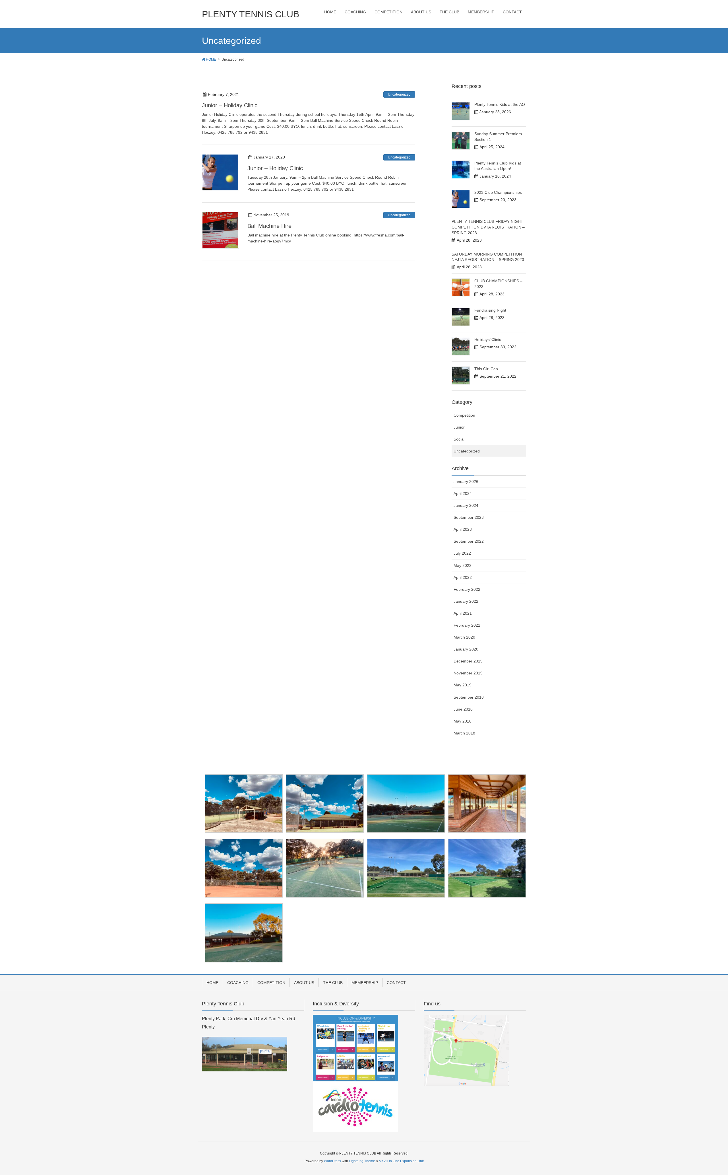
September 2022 (469, 541)
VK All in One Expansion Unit (401, 1161)
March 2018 (464, 733)
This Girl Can (486, 369)
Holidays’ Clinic (487, 339)
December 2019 (468, 661)
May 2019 (462, 685)
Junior (459, 427)
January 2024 (466, 505)
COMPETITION (271, 982)
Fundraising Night (490, 310)
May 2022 (462, 565)
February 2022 (467, 589)
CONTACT (396, 982)
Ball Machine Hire (269, 226)
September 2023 (469, 517)
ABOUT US (304, 982)
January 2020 (466, 649)
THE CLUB (333, 982)
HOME (212, 982)
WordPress (332, 1161)
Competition (464, 415)
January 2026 (466, 481)
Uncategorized (399, 94)
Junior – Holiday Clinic (229, 105)
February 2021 (467, 625)
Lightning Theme (362, 1161)
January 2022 (466, 601)
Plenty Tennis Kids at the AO (499, 104)
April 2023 (463, 529)
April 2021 (463, 613)
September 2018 (469, 697)
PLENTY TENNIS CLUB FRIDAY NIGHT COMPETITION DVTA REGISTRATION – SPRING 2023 (488, 227)
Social (459, 439)
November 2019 (468, 673)
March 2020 (464, 637)
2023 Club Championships (498, 192)
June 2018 (463, 709)
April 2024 (463, 493)
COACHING (238, 982)
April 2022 (463, 577)
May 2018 (462, 721)
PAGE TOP (707, 1134)
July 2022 (462, 553)
